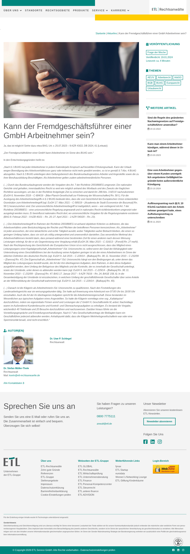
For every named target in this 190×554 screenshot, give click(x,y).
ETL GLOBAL (85, 466)
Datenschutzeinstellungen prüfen (97, 550)
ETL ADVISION (86, 495)
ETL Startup (121, 470)
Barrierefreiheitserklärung (54, 491)
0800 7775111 (106, 416)
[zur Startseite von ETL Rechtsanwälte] (168, 9)
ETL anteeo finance (88, 491)
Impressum (46, 484)
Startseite (101, 33)
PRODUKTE (81, 10)
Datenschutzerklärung (52, 487)
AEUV (151, 77)
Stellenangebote (49, 480)
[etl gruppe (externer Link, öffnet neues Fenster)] (153, 442)
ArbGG (178, 77)
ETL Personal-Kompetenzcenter (95, 484)
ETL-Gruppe (47, 477)
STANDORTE (34, 10)
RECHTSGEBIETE (58, 10)
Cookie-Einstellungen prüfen (56, 495)
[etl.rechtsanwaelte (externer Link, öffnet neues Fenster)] (145, 442)
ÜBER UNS (11, 10)
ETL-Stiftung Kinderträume (129, 480)
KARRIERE (118, 10)
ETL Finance (85, 480)
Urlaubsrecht (154, 88)
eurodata (120, 473)
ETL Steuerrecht (86, 487)
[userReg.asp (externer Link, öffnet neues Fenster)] (166, 469)
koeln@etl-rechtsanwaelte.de (24, 375)
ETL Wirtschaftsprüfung (90, 473)
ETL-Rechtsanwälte (51, 466)
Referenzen (47, 473)
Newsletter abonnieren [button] (159, 421)
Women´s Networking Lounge (131, 477)
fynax (118, 466)
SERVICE (98, 10)
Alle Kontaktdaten (13, 383)
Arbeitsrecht (164, 77)
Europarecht (173, 83)
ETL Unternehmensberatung (93, 477)
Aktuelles (112, 33)
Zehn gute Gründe (50, 470)
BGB (150, 83)
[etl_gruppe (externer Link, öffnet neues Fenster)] (160, 442)
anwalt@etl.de (104, 423)
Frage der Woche (157, 52)
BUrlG (159, 83)
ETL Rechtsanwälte (88, 470)
